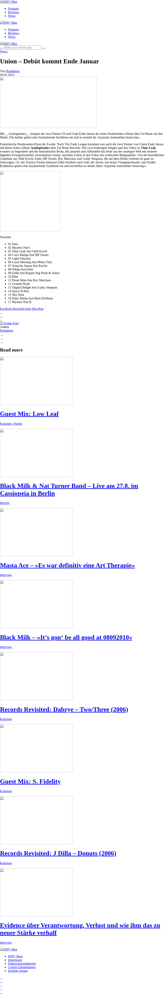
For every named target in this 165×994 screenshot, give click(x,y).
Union (27, 308)
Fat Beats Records (11, 308)
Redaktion (6, 330)
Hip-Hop (37, 308)
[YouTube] (1, 985)
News (11, 16)
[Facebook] (1, 981)
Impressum (15, 960)
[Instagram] (1, 977)
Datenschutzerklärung (22, 963)
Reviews (13, 12)
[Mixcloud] (1, 988)
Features (13, 8)
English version (18, 970)
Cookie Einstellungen (21, 967)
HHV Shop (15, 956)
